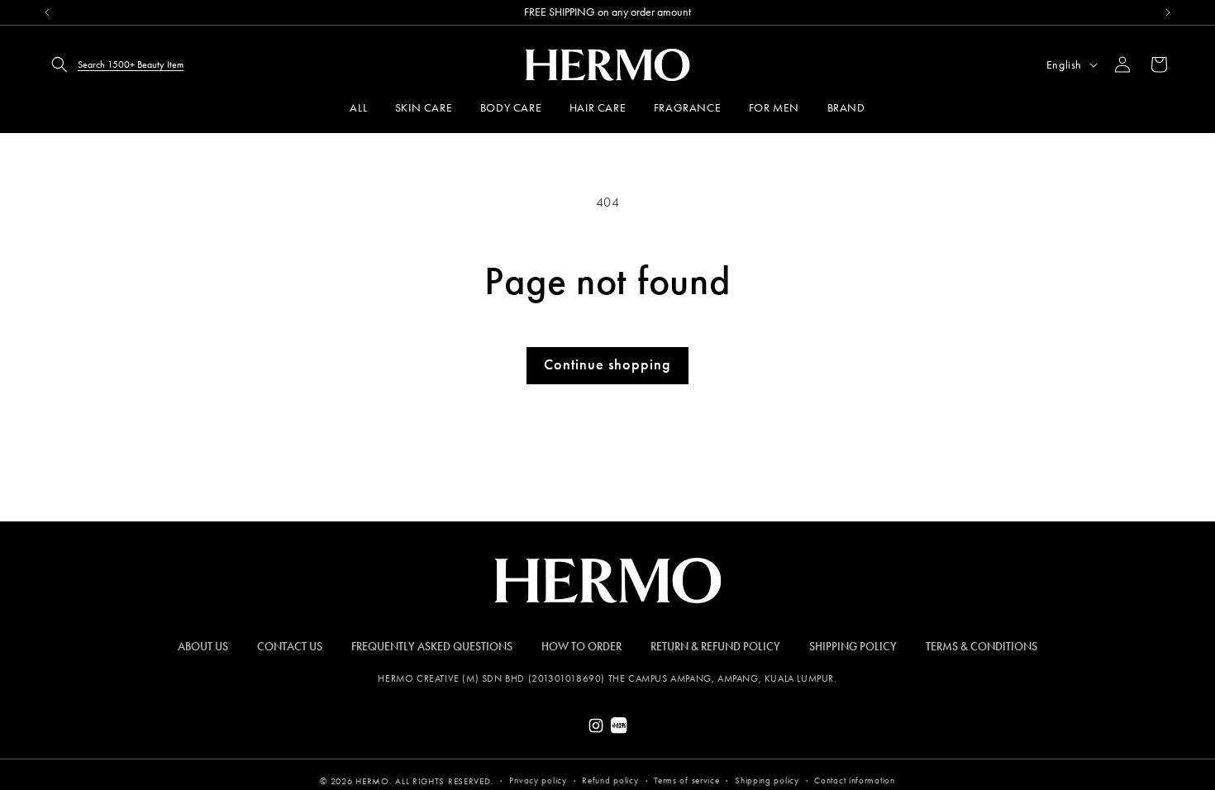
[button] (112, 64)
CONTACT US (289, 647)
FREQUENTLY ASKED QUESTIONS (431, 647)
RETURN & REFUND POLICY (715, 647)
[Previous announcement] (47, 12)
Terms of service (686, 780)
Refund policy (610, 780)
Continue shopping (607, 364)
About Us (203, 647)
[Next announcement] (1168, 12)
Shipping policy (767, 780)
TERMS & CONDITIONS (981, 647)
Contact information (854, 780)
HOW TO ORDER (581, 647)
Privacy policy (538, 780)
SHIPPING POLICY (853, 647)
